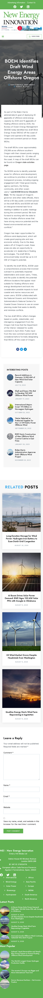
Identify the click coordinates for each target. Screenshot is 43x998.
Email (6, 796)
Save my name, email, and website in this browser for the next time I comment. (21, 822)
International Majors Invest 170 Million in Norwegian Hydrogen (24, 406)
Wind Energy (29, 85)
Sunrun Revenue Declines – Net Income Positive (26, 981)
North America (16, 85)
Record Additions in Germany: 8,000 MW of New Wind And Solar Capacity (25, 378)
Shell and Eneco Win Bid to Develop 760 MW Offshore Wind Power (25, 393)
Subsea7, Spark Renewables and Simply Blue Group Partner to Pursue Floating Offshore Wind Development (26, 953)
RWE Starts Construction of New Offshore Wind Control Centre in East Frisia (25, 437)
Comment (8, 753)
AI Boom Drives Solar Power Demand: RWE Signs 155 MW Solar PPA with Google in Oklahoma (21, 598)
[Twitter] (21, 6)
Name (6, 785)
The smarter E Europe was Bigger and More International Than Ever (25, 971)
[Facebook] (15, 6)
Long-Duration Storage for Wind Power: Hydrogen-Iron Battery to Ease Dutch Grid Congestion (21, 538)
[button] (3, 36)
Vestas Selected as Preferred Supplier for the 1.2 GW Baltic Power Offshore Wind (25, 421)
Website (6, 807)
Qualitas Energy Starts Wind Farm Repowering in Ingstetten (21, 713)
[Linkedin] (28, 6)
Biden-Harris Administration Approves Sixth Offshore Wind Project (25, 453)
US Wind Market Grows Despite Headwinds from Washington (21, 656)
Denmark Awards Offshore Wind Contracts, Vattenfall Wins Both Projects (27, 937)
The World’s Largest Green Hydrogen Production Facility (25, 962)
